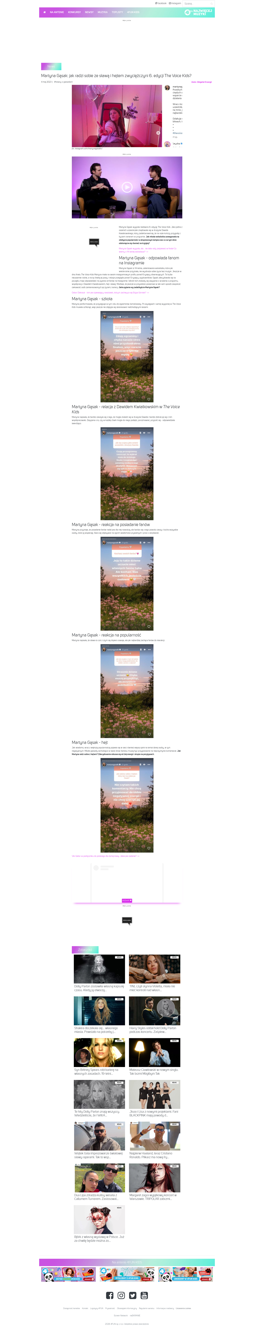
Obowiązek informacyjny (127, 1308)
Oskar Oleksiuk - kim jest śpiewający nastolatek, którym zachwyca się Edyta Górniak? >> (110, 293)
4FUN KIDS (133, 12)
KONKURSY (74, 12)
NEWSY (89, 12)
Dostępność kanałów (71, 1308)
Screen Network (121, 1316)
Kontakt (85, 1308)
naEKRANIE (135, 1316)
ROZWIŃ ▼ (127, 901)
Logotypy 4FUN (96, 1308)
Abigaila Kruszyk (204, 82)
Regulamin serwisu (146, 1308)
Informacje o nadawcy (165, 1308)
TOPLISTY (117, 12)
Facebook (162, 3)
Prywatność (110, 1308)
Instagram (176, 3)
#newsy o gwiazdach (63, 82)
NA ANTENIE (57, 12)
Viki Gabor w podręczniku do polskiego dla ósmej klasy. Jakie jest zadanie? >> (105, 856)
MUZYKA (103, 12)
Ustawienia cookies (183, 1308)
